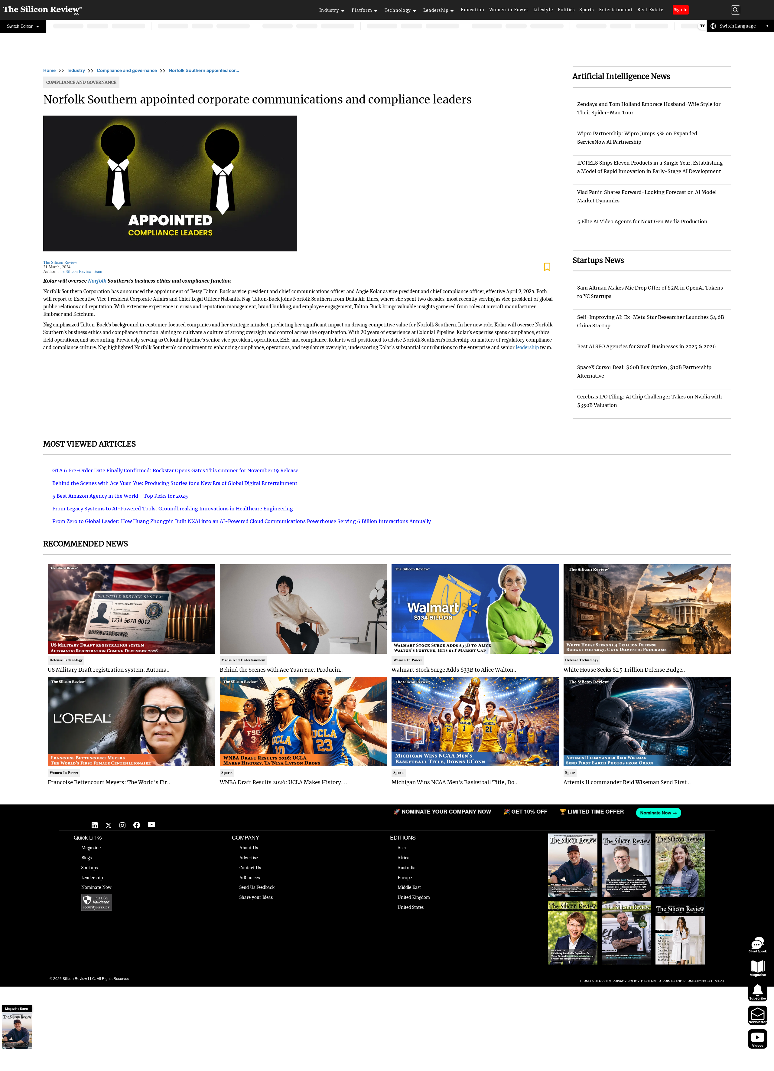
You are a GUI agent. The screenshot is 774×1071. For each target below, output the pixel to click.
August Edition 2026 (626, 837)
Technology (398, 10)
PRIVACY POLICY (626, 980)
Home (49, 70)
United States (411, 907)
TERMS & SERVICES (595, 980)
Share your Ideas (256, 897)
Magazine (91, 847)
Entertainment (616, 9)
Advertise (248, 857)
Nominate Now (96, 887)
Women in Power (508, 9)
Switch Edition (21, 26)
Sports (587, 9)
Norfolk (97, 281)
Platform (362, 10)
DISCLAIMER (651, 980)
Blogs (86, 857)
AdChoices (249, 877)
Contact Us (250, 867)
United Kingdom (414, 897)
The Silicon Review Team (80, 271)
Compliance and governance (127, 70)
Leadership (435, 10)
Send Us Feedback (257, 887)
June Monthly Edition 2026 (680, 907)
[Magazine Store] (17, 1031)
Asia (402, 847)
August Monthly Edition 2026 (573, 840)
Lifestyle (543, 9)
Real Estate (650, 9)
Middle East (409, 887)
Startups (89, 867)
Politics (566, 9)
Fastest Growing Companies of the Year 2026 (680, 843)
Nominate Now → (486, 812)
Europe (405, 877)
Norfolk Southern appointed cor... (204, 70)
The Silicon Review (60, 262)
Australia (407, 867)
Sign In (681, 9)
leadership (527, 347)
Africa (404, 857)
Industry (329, 10)
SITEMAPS (715, 980)
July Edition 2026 (572, 904)
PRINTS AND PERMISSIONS (684, 980)
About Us (248, 847)
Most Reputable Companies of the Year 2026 (626, 910)
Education (472, 9)
